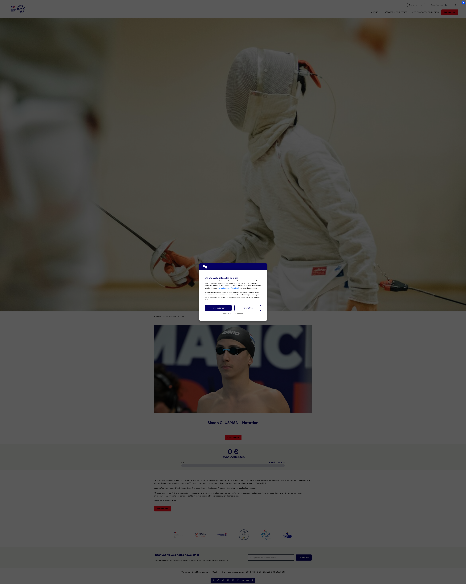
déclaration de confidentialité (228, 288)
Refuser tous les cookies (233, 314)
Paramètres (248, 308)
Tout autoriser (218, 308)
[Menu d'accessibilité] (463, 2)
